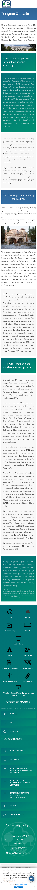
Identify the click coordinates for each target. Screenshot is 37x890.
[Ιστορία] (9, 612)
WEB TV (27, 631)
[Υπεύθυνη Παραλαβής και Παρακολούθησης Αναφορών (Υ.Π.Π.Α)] (18, 687)
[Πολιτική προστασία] (9, 676)
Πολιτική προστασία (10, 682)
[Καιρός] (27, 612)
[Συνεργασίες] (27, 676)
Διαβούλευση (27, 655)
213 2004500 (20, 848)
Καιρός (27, 617)
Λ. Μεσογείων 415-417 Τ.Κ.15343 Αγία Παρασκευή (20, 839)
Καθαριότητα (18, 644)
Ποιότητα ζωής (9, 631)
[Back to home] (6, 4)
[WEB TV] (27, 625)
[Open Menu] (35, 4)
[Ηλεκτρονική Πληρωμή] (9, 663)
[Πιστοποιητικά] (27, 663)
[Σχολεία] (9, 649)
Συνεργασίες (27, 682)
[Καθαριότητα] (18, 638)
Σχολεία (9, 655)
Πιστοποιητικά (27, 668)
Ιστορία (9, 617)
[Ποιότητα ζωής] (9, 625)
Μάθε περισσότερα (21, 884)
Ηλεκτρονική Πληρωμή (9, 668)
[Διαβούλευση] (27, 649)
